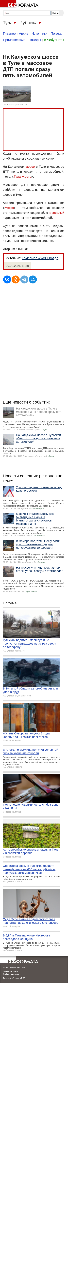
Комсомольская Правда (40, 258)
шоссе (30, 166)
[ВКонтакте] (7, 279)
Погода (56, 33)
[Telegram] (24, 279)
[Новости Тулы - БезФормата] (20, 4)
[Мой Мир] (33, 279)
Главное (9, 33)
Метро (9, 207)
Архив (23, 33)
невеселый (56, 212)
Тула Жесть (22, 176)
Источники (39, 33)
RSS (23, 978)
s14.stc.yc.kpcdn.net (18, 104)
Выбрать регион (11, 974)
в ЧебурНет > (54, 40)
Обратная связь (10, 971)
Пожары (35, 40)
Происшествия (14, 40)
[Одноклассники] (16, 279)
